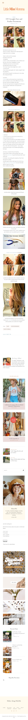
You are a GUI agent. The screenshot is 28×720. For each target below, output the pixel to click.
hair (8, 326)
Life (14, 707)
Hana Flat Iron (11, 109)
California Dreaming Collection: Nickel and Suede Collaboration (14, 405)
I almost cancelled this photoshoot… (17, 645)
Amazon (15, 708)
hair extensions (15, 326)
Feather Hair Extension (11, 252)
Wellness (9, 707)
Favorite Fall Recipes (17, 659)
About (22, 707)
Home (4, 707)
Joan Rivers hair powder (10, 162)
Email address (6, 536)
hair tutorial (7, 329)
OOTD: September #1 (14, 438)
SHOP (19, 708)
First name (5, 532)
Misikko (5, 79)
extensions (9, 154)
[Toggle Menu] (3, 2)
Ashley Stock (16, 358)
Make (18, 707)
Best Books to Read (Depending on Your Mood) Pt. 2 (18, 633)
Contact (9, 708)
